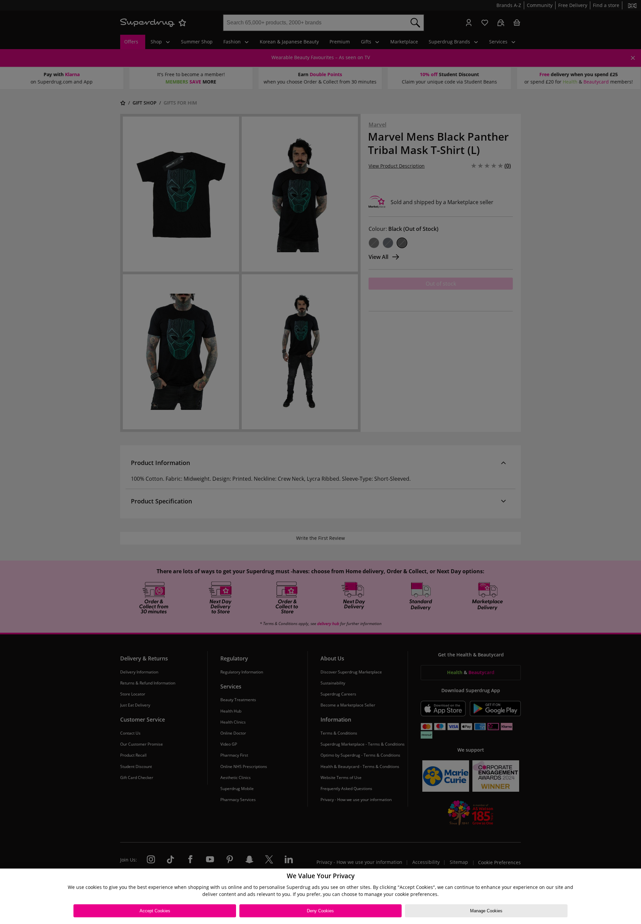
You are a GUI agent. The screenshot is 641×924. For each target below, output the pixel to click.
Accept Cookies (155, 910)
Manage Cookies (486, 910)
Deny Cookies (320, 910)
